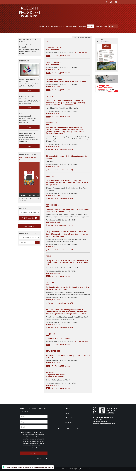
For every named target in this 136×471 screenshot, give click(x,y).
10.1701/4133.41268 (53, 195)
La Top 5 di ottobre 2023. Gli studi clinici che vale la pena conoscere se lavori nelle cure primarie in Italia (67, 262)
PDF (65, 56)
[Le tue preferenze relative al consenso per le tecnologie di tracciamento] (4, 467)
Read (29, 107)
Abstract (51, 149)
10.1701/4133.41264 (53, 87)
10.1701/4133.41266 (53, 146)
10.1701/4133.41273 (53, 324)
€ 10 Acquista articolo (63, 149)
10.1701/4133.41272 (53, 300)
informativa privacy (39, 432)
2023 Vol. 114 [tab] (82, 38)
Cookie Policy (88, 469)
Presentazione (44, 26)
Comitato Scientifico (58, 26)
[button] (20, 233)
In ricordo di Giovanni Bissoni (58, 338)
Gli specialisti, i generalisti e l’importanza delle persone (66, 157)
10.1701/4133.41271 (53, 273)
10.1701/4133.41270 (53, 246)
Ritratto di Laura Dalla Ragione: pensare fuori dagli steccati (68, 356)
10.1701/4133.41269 (53, 222)
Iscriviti (33, 453)
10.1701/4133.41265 (53, 113)
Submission (82, 26)
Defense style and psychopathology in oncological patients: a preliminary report (67, 210)
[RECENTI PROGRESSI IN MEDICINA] (29, 11)
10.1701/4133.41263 (53, 70)
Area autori (28, 226)
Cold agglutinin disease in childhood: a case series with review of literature (67, 288)
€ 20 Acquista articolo (63, 198)
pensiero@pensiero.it (100, 421)
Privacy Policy (80, 469)
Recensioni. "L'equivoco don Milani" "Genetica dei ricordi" (55, 374)
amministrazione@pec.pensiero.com (105, 423)
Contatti (68, 418)
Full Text (55, 56)
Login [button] (113, 26)
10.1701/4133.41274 (81, 341)
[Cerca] (37, 242)
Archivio (41, 458)
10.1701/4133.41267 (53, 167)
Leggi (29, 90)
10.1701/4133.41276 (53, 385)
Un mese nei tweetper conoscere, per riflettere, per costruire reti (66, 80)
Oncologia (103, 26)
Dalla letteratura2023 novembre (53, 63)
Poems (97, 26)
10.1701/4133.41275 (53, 363)
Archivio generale (28, 218)
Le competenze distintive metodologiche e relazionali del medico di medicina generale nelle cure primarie (67, 182)
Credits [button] (68, 413)
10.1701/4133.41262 (81, 52)
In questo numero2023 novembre (53, 48)
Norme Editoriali (71, 26)
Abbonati (90, 26)
